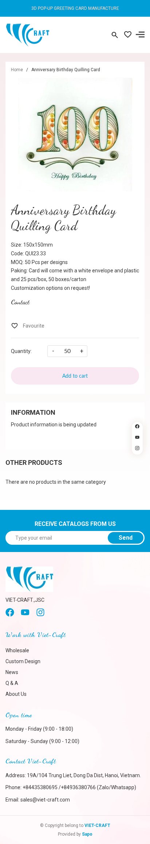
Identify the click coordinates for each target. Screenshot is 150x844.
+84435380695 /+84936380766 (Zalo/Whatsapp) (79, 787)
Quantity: (21, 351)
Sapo (87, 834)
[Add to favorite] (27, 326)
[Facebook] (9, 615)
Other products (33, 462)
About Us (16, 694)
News (11, 672)
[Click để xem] (75, 134)
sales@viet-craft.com (45, 800)
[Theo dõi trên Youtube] (137, 438)
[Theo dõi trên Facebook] (137, 427)
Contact (20, 302)
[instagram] (40, 615)
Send (126, 537)
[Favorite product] (127, 35)
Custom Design (22, 661)
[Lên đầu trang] (137, 463)
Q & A (11, 683)
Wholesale (17, 650)
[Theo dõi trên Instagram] (137, 449)
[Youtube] (25, 615)
